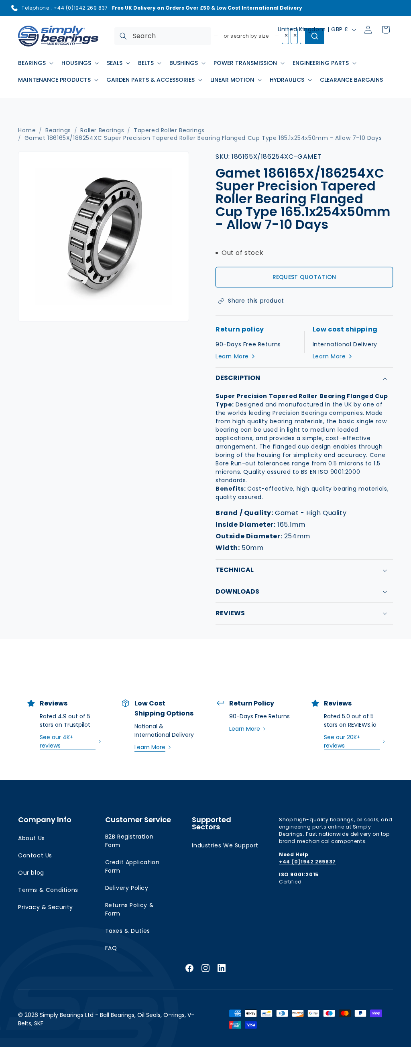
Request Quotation (304, 277)
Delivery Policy (127, 888)
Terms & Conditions (48, 890)
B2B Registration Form (129, 841)
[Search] (123, 36)
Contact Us (35, 855)
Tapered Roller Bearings (169, 130)
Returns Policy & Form (129, 909)
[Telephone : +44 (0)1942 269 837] (14, 8)
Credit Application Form (132, 866)
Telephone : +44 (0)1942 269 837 (65, 7)
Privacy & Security (45, 907)
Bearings (58, 130)
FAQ (111, 948)
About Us (31, 838)
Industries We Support (225, 845)
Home (27, 130)
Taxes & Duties (127, 931)
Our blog (31, 873)
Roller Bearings (102, 130)
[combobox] (162, 36)
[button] (35, 63)
